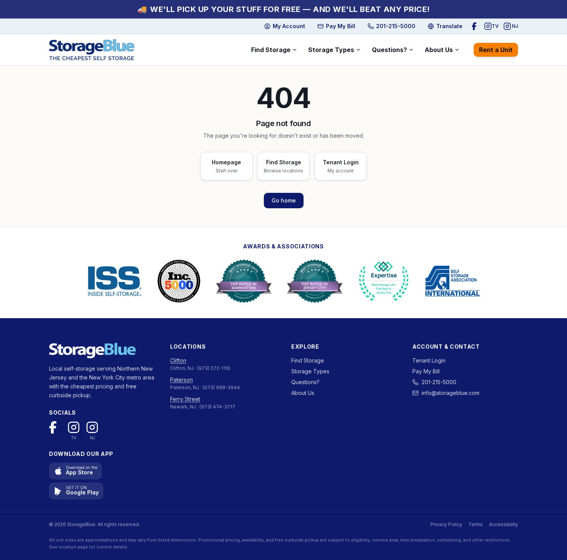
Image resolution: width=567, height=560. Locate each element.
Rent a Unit (496, 50)
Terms (475, 524)
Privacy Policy (446, 524)
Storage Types (331, 50)
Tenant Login (429, 360)
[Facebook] (475, 26)
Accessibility (503, 524)
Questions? (389, 50)
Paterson (181, 379)
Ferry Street (185, 399)
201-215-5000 (439, 382)
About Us (439, 50)
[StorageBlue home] (91, 49)
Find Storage (270, 50)
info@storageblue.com (450, 393)
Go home (284, 200)
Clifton (178, 360)
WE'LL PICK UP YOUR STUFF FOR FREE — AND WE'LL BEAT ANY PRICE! (283, 9)
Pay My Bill (426, 371)
